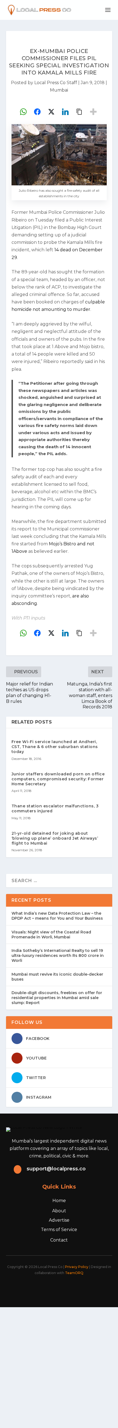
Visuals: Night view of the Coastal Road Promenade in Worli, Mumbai (51, 934)
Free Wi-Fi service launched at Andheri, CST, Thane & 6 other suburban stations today (55, 746)
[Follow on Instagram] (56, 1288)
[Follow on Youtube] (80, 1288)
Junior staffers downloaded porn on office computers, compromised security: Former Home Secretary (58, 779)
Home (59, 1200)
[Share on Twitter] (51, 111)
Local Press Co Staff (55, 82)
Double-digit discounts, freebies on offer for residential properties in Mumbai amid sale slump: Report (57, 997)
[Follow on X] (44, 1288)
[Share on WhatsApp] (23, 111)
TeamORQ (74, 1273)
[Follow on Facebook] (31, 1288)
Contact (59, 1240)
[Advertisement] (59, 1366)
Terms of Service (59, 1229)
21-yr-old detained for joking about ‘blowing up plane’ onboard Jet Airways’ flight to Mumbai (55, 838)
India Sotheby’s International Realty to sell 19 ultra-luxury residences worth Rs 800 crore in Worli (58, 955)
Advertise (59, 1220)
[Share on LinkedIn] (65, 111)
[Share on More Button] (93, 111)
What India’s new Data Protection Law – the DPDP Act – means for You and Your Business (57, 916)
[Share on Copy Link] (79, 111)
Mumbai (59, 90)
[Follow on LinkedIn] (68, 1288)
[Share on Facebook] (37, 111)
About (59, 1210)
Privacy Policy (76, 1267)
